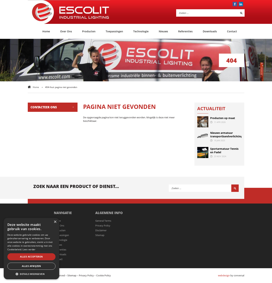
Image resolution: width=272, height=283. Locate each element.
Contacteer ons (44, 107)
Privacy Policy (102, 225)
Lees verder (29, 249)
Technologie (141, 31)
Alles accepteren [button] (31, 256)
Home (46, 31)
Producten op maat (222, 118)
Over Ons (66, 31)
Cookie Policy (103, 275)
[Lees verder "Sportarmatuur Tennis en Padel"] (202, 152)
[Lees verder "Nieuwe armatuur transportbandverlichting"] (202, 136)
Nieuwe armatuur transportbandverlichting (225, 134)
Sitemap (99, 235)
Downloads (210, 31)
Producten (88, 31)
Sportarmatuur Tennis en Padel (224, 150)
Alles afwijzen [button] (31, 266)
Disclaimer (101, 230)
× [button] (55, 222)
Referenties (185, 31)
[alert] (31, 248)
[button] (31, 274)
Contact (232, 31)
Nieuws (163, 31)
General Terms (103, 220)
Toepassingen (114, 31)
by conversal (231, 275)
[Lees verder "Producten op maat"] (202, 121)
